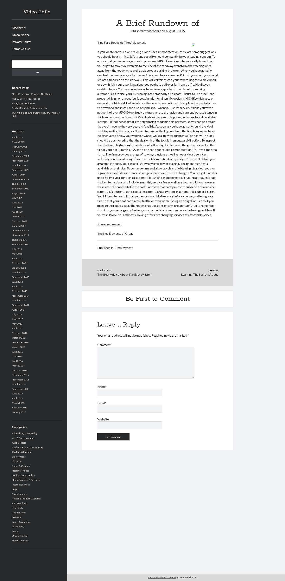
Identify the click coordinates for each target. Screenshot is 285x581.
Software (16, 517)
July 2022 (17, 197)
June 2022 (17, 202)
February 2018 (19, 291)
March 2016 (18, 365)
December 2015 (20, 374)
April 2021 (17, 258)
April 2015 (17, 398)
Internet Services (21, 484)
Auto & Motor (19, 442)
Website (103, 419)
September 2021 (20, 244)
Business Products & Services (27, 447)
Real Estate (17, 507)
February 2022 (19, 221)
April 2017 (17, 328)
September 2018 (20, 277)
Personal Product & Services (26, 498)
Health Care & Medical (23, 475)
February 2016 (19, 370)
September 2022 (20, 188)
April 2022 (17, 211)
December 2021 (20, 230)
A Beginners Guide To (23, 103)
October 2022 (19, 183)
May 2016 (17, 356)
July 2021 (17, 249)
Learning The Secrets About (199, 274)
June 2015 (17, 393)
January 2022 (19, 225)
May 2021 (17, 253)
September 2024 (20, 169)
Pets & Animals (20, 503)
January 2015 (19, 412)
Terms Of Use (21, 48)
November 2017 (20, 295)
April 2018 (17, 286)
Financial (16, 461)
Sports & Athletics (21, 521)
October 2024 (19, 165)
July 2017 (17, 314)
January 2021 (19, 267)
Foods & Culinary (21, 466)
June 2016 (17, 351)
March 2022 (18, 216)
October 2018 (19, 272)
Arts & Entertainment (23, 438)
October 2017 (19, 300)
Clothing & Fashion (22, 452)
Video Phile (36, 12)
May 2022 (17, 207)
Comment (104, 345)
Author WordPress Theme (162, 577)
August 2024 (18, 174)
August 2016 (18, 347)
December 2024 (20, 156)
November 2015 (20, 379)
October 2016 (19, 337)
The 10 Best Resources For (26, 98)
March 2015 (18, 402)
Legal (14, 489)
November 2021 (20, 235)
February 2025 (19, 146)
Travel (15, 531)
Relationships (19, 512)
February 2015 (19, 407)
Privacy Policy (21, 41)
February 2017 (19, 333)
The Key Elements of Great (115, 233)
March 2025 (18, 142)
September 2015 (20, 388)
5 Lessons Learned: (109, 224)
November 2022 (20, 179)
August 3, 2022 (176, 31)
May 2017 (17, 323)
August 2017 (18, 309)
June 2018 (17, 281)
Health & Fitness (20, 470)
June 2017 (17, 319)
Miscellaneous (19, 493)
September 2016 (20, 342)
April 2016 (17, 361)
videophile (154, 31)
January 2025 (19, 151)
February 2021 (19, 263)
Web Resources (20, 540)
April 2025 (17, 137)
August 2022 (18, 193)
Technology (18, 526)
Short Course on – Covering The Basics (32, 94)
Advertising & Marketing (24, 433)
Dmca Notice (21, 34)
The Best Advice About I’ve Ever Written (124, 274)
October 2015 (19, 384)
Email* (101, 403)
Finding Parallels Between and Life (30, 108)
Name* (102, 386)
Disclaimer (19, 28)
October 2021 (19, 239)
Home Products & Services (26, 480)
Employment (18, 456)
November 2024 (20, 160)
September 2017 (20, 305)
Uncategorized (20, 535)
